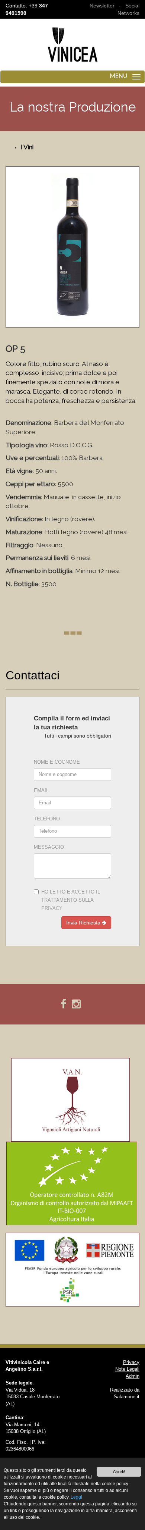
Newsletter (102, 6)
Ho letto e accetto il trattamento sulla (70, 900)
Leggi (76, 1497)
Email (41, 790)
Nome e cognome (57, 762)
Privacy (131, 1362)
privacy (51, 908)
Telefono (47, 819)
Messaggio (49, 847)
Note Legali (127, 1369)
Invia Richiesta (84, 923)
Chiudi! (119, 1471)
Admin (132, 1376)
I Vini (26, 147)
